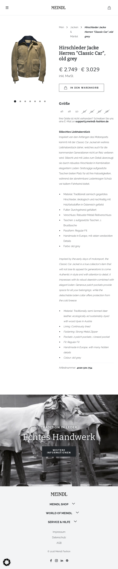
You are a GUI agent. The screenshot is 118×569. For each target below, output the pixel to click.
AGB (59, 542)
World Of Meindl (59, 513)
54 (91, 111)
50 (76, 111)
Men (61, 27)
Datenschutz (59, 537)
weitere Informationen (59, 451)
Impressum (59, 531)
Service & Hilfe (59, 522)
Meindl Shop (59, 504)
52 (84, 111)
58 (107, 111)
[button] (73, 504)
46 (61, 111)
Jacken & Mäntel (74, 28)
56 (99, 111)
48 (69, 111)
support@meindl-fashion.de (92, 121)
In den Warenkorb (84, 88)
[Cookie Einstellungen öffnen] (6, 565)
